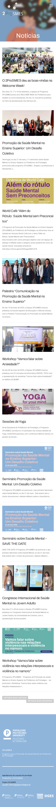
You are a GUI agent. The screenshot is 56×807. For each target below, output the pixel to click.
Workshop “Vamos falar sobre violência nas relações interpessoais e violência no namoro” (27, 666)
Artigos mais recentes (40, 701)
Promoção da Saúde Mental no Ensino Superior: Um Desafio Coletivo (23, 148)
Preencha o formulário (12, 778)
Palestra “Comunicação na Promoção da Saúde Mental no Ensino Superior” (23, 296)
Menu (51, 5)
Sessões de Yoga (14, 421)
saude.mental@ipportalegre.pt (16, 785)
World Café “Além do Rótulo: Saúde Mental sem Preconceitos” (27, 216)
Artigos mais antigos (15, 698)
